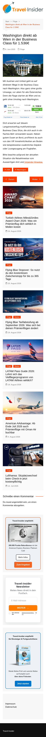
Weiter (35, 179)
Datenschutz (11, 707)
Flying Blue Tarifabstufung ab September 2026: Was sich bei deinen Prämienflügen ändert (22, 325)
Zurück (11, 179)
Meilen (17, 317)
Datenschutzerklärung (28, 613)
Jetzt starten (23, 684)
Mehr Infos (23, 557)
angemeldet (17, 502)
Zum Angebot (23, 565)
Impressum (10, 704)
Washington (21, 170)
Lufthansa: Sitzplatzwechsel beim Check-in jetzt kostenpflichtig (21, 478)
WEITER (23, 608)
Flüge (22, 49)
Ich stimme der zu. (24, 613)
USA (8, 170)
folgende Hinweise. (33, 162)
